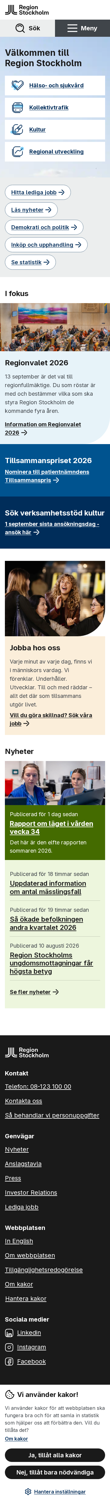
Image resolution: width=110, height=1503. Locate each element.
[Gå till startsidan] (27, 10)
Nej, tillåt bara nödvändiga (55, 1472)
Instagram (31, 1347)
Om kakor (16, 1439)
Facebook (31, 1361)
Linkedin (29, 1332)
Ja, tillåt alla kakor (55, 1455)
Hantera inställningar (60, 1492)
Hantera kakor (25, 1298)
